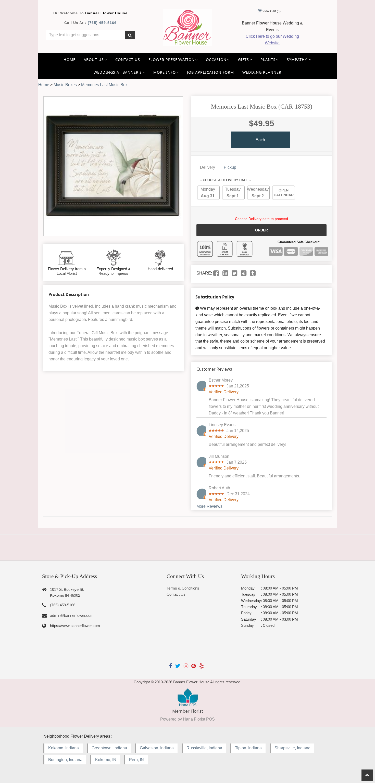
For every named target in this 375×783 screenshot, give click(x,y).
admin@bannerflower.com (72, 615)
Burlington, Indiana (65, 760)
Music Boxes (65, 85)
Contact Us (127, 59)
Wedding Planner (261, 72)
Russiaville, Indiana (204, 748)
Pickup (230, 167)
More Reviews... (211, 506)
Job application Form (210, 72)
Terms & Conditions (183, 588)
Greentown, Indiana (109, 748)
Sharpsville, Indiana (292, 748)
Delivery (207, 167)
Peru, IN (136, 760)
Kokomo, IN (105, 760)
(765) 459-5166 (102, 23)
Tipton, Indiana (248, 748)
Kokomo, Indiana (63, 748)
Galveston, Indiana (157, 748)
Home (70, 59)
